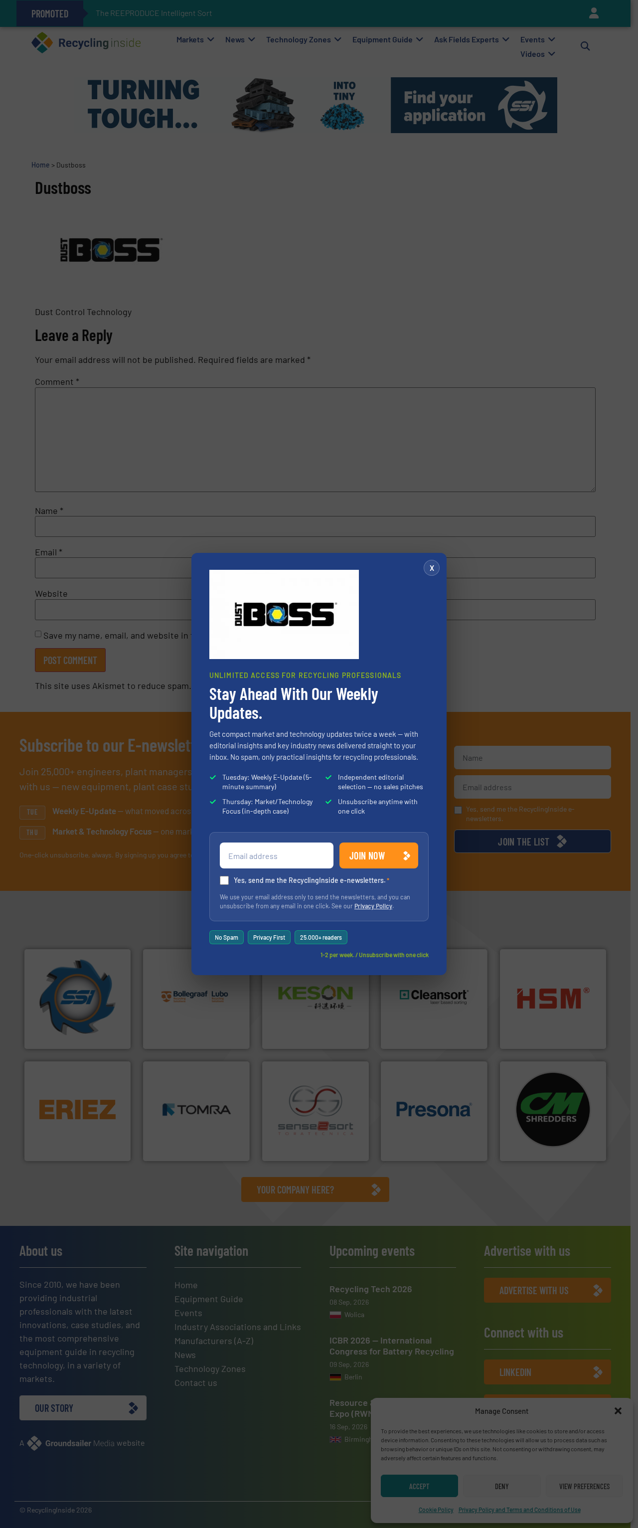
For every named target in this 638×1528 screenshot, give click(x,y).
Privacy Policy (373, 906)
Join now (367, 855)
